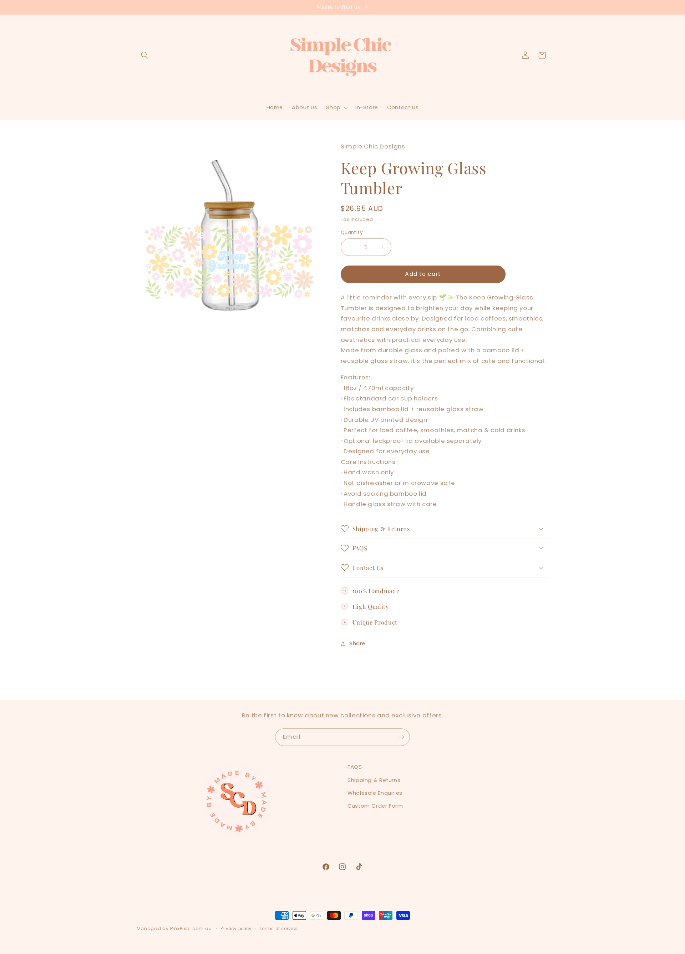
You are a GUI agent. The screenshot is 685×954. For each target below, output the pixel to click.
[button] (145, 55)
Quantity (352, 232)
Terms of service (278, 929)
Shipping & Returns (373, 780)
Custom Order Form (375, 805)
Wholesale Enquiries (374, 793)
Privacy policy (236, 929)
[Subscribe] (401, 737)
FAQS (354, 767)
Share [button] (357, 643)
